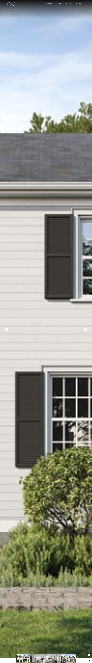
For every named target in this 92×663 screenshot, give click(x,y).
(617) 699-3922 (78, 3)
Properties (49, 3)
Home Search (59, 3)
